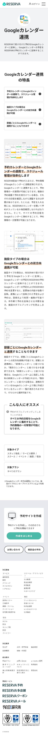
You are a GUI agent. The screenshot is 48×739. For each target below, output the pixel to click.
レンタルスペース (30, 609)
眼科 (4, 580)
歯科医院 (6, 577)
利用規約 (34, 664)
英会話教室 (28, 582)
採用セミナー (7, 600)
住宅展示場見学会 (9, 612)
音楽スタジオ (29, 603)
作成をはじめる (24, 536)
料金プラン (7, 661)
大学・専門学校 (22, 647)
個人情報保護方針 (9, 671)
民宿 (4, 630)
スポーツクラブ (29, 591)
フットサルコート (30, 600)
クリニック (7, 583)
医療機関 (6, 651)
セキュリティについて (23, 666)
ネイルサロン (7, 586)
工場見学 (6, 603)
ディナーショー (8, 609)
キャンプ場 (7, 627)
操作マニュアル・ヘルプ (9, 666)
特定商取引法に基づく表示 (23, 671)
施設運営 (34, 647)
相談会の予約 (34, 550)
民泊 (4, 624)
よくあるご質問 (36, 661)
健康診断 (27, 588)
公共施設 (27, 612)
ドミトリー (7, 633)
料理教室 (27, 585)
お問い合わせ (13, 550)
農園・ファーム (8, 606)
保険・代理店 (21, 651)
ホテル (5, 621)
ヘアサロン (7, 589)
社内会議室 (28, 606)
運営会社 (34, 670)
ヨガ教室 (27, 579)
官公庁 (5, 647)
